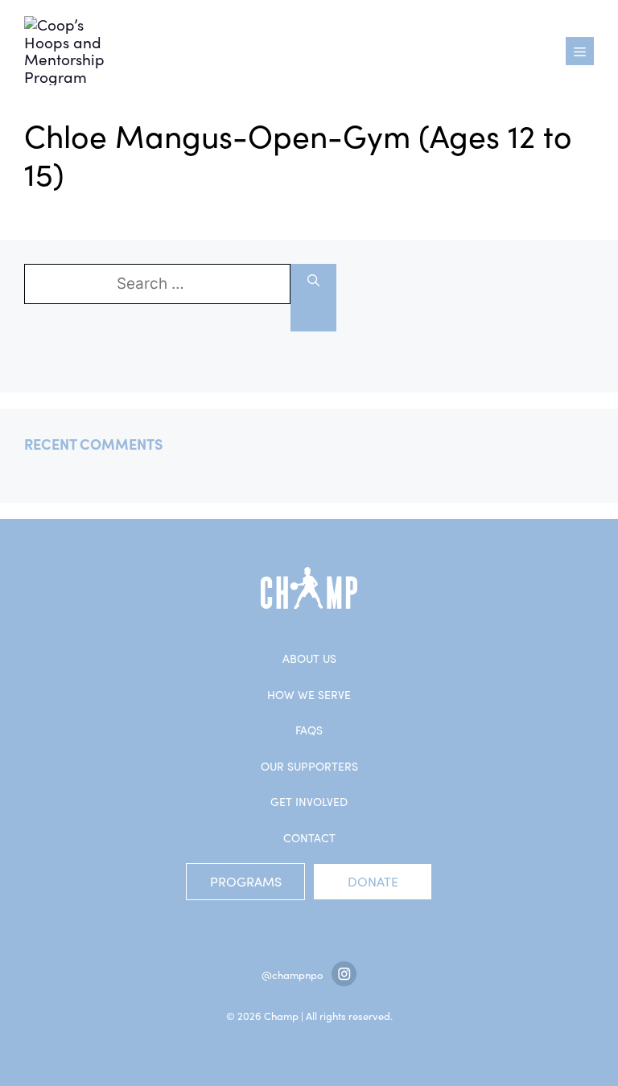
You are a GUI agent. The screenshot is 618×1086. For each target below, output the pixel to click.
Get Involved (309, 801)
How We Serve (309, 694)
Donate (373, 881)
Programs (246, 881)
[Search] (313, 297)
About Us (309, 658)
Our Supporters (309, 766)
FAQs (309, 730)
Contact (309, 837)
